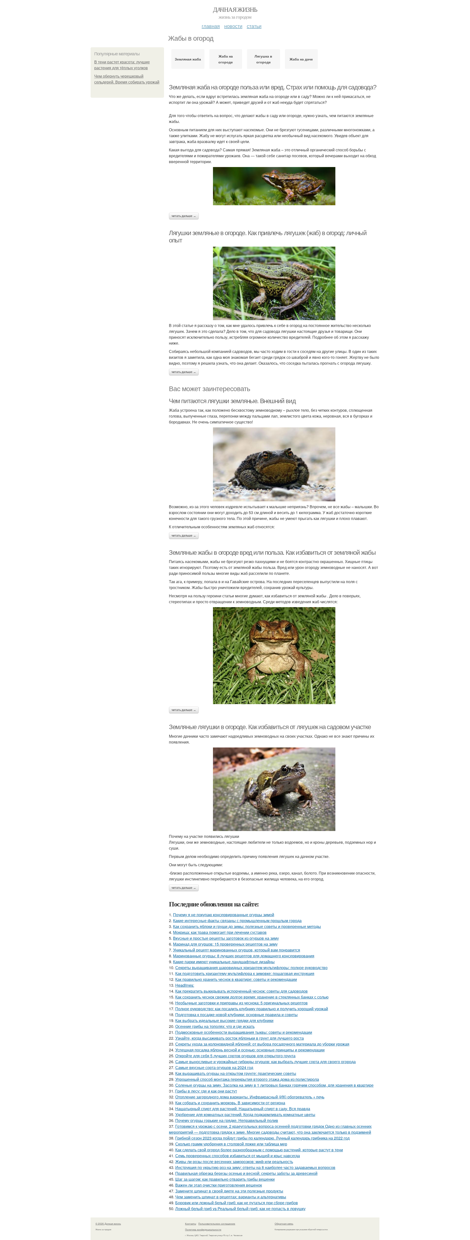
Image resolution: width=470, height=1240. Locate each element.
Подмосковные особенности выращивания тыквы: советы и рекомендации (243, 1032)
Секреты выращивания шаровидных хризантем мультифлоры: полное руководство (251, 967)
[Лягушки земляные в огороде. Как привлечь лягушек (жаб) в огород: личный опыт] (274, 283)
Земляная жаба (188, 59)
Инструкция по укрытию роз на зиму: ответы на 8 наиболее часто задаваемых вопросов (255, 1167)
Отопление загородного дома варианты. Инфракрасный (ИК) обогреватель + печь (249, 1097)
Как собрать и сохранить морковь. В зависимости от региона (230, 1103)
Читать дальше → (184, 216)
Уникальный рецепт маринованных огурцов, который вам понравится (236, 950)
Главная (211, 25)
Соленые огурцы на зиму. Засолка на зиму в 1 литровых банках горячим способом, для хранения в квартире (274, 1085)
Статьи (254, 25)
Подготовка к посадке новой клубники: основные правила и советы (236, 1014)
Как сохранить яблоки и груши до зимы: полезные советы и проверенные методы (247, 926)
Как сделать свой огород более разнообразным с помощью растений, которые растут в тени (259, 1150)
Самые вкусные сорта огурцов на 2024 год (214, 1067)
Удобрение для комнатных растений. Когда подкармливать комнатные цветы (245, 1114)
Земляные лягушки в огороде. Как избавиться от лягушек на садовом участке (270, 727)
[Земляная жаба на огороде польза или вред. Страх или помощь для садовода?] (274, 186)
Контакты (190, 1223)
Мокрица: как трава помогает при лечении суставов (220, 932)
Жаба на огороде (225, 59)
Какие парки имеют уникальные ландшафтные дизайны (224, 961)
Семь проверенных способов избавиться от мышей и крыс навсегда (237, 1155)
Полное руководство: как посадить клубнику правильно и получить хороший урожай (251, 1008)
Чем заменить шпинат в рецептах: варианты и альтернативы (230, 1197)
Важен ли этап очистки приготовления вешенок (218, 1185)
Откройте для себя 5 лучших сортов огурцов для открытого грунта (235, 1056)
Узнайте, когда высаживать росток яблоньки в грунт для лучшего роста (239, 1038)
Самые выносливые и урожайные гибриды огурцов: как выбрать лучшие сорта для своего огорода (265, 1061)
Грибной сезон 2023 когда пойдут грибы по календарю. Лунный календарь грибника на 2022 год (262, 1138)
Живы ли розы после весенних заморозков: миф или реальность (234, 1161)
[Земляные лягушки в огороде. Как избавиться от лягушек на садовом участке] (274, 789)
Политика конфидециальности (203, 1229)
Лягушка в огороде (263, 59)
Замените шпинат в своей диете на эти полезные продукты (229, 1191)
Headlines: (184, 985)
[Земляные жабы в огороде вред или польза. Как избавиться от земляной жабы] (274, 655)
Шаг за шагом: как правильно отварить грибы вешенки (225, 1179)
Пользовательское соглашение (216, 1223)
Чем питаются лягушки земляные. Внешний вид (232, 401)
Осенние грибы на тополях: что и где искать (215, 1026)
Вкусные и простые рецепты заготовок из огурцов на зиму (226, 938)
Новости (233, 25)
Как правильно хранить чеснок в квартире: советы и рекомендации (236, 979)
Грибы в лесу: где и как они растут (206, 1091)
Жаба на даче (301, 59)
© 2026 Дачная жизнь (108, 1223)
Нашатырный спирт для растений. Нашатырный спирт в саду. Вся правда (242, 1108)
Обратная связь (284, 1223)
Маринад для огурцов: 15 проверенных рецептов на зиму (225, 944)
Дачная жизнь (235, 9)
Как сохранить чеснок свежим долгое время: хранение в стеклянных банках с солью (252, 997)
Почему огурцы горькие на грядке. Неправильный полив (226, 1120)
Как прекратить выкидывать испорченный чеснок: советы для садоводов (241, 991)
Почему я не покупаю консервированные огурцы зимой (223, 914)
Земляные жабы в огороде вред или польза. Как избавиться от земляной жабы (272, 552)
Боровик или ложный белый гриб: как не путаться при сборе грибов (236, 1202)
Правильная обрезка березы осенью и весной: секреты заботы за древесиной (246, 1173)
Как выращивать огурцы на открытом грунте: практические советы (235, 1073)
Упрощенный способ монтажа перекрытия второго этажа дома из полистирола (247, 1079)
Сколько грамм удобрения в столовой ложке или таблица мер (231, 1144)
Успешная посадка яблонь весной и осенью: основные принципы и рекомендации (250, 1050)
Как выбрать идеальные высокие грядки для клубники (224, 1020)
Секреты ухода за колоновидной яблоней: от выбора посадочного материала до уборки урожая (262, 1044)
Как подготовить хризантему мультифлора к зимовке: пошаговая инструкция (244, 973)
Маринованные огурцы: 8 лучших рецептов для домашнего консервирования (243, 956)
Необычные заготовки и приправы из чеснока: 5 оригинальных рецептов (241, 1003)
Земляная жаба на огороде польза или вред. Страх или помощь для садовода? (272, 87)
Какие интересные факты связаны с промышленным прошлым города (237, 920)
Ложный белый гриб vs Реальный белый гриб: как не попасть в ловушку (240, 1208)
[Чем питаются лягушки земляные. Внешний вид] (274, 464)
